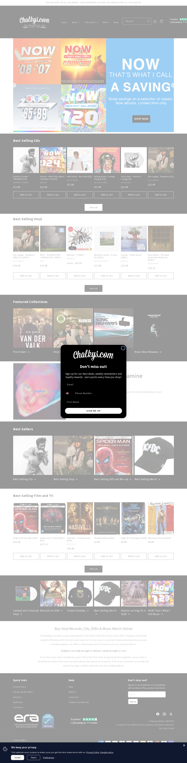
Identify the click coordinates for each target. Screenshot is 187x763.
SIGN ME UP (93, 410)
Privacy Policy (92, 752)
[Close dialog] (123, 348)
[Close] (184, 745)
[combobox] (69, 393)
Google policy (107, 752)
